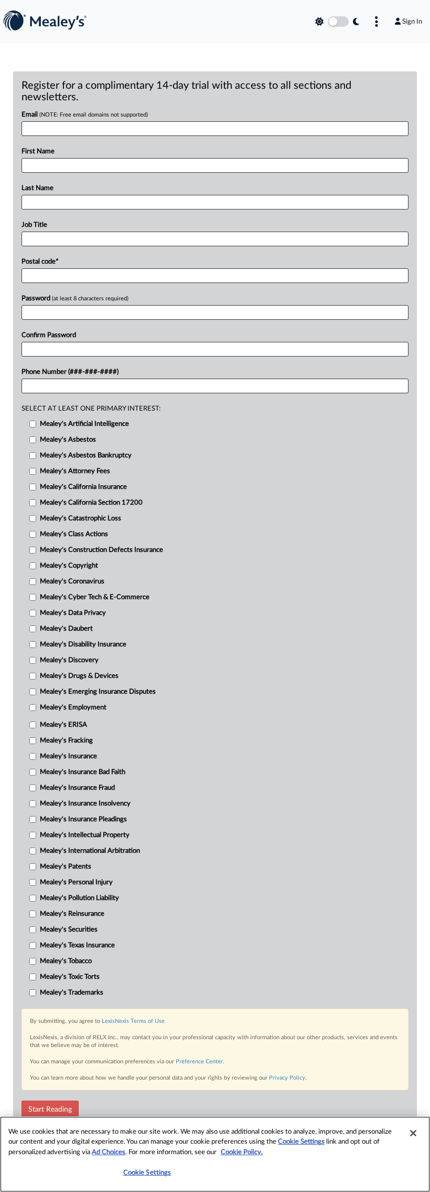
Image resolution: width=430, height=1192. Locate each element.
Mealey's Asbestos (68, 439)
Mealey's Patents (65, 866)
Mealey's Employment (73, 707)
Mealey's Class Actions (74, 534)
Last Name (37, 188)
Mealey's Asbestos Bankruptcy (86, 455)
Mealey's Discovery (69, 660)
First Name (38, 151)
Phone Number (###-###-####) (70, 372)
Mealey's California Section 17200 (91, 502)
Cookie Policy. (242, 1152)
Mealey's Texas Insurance (77, 945)
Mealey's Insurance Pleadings (83, 819)
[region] (215, 1154)
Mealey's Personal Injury (76, 882)
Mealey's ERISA (63, 725)
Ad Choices (108, 1152)
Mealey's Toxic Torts (70, 977)
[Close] (413, 1133)
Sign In (412, 21)
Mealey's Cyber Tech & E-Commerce (94, 597)
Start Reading (50, 1109)
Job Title (34, 225)
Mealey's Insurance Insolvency (85, 803)
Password (75, 298)
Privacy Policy (287, 1078)
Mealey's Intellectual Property (85, 835)
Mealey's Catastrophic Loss (80, 518)
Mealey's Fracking (66, 740)
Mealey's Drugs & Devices (79, 676)
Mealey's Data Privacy (73, 613)
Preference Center (199, 1061)
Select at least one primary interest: (91, 408)
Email (85, 114)
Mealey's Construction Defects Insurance (101, 550)
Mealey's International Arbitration (90, 851)
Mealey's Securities (69, 929)
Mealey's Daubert (66, 628)
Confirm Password (49, 335)
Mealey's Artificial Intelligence (84, 424)
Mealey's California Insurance (83, 487)
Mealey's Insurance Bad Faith (82, 772)
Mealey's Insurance (68, 756)
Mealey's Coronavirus (72, 581)
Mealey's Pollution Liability (79, 898)
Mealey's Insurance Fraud (77, 788)
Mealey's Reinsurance (72, 914)
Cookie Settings (301, 1141)
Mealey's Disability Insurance (83, 644)
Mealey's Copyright (69, 565)
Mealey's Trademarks (71, 992)
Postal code (40, 261)
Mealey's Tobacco (66, 961)
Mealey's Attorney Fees (75, 471)
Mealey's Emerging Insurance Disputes (98, 691)
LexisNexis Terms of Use (133, 1021)
